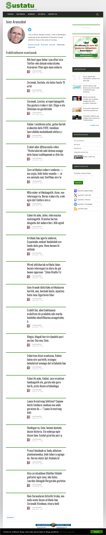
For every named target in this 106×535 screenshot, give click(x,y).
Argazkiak (31, 47)
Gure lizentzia (89, 157)
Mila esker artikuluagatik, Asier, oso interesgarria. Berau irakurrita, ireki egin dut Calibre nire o (46, 196)
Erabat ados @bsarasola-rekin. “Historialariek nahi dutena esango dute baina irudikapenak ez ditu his (45, 151)
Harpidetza (52, 14)
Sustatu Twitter (84, 195)
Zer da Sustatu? (79, 141)
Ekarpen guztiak (34, 45)
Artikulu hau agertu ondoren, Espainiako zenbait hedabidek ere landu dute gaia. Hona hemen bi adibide (44, 243)
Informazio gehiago (67, 531)
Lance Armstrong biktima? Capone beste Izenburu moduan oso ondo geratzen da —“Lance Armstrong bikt (45, 407)
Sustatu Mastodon (85, 191)
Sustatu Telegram (85, 204)
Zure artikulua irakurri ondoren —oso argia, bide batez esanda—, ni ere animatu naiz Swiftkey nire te (45, 173)
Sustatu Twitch (84, 200)
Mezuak (52, 45)
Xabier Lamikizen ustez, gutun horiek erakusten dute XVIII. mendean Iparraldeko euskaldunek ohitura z (46, 128)
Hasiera (11, 14)
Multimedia (21, 14)
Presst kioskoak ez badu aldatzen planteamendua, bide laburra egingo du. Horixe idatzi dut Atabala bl (45, 454)
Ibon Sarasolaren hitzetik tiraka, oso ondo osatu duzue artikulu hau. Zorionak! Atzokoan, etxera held (45, 500)
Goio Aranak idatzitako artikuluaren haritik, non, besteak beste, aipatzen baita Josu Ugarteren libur (45, 291)
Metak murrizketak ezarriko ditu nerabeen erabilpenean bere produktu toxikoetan (90, 100)
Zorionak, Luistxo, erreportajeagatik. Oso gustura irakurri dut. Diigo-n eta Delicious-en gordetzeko (46, 105)
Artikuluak (44, 45)
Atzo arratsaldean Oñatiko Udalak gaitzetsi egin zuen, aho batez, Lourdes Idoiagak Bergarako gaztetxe (46, 477)
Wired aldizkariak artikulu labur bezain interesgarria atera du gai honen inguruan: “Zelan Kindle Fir (44, 268)
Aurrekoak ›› (10, 517)
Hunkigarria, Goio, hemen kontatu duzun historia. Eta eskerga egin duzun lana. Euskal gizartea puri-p (44, 431)
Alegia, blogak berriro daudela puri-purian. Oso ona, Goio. (45, 338)
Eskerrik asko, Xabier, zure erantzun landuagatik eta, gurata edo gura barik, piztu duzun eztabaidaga (45, 382)
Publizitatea (86, 27)
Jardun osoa (95, 125)
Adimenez (31, 14)
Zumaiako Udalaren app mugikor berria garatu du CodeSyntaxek (91, 118)
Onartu (96, 531)
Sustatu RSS (82, 209)
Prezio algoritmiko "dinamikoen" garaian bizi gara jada (91, 79)
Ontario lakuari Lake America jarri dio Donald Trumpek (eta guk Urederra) (91, 89)
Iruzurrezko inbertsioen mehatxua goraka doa (91, 109)
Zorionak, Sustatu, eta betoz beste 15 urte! (46, 84)
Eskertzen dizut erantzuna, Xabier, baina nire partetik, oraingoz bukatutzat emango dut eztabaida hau (46, 359)
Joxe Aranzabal (37, 71)
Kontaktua (77, 148)
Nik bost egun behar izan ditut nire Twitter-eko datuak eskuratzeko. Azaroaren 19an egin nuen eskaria (45, 63)
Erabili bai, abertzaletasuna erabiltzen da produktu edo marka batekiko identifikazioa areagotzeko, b (45, 316)
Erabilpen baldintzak (81, 152)
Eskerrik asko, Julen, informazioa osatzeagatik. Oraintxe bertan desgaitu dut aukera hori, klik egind (45, 219)
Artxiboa (41, 14)
